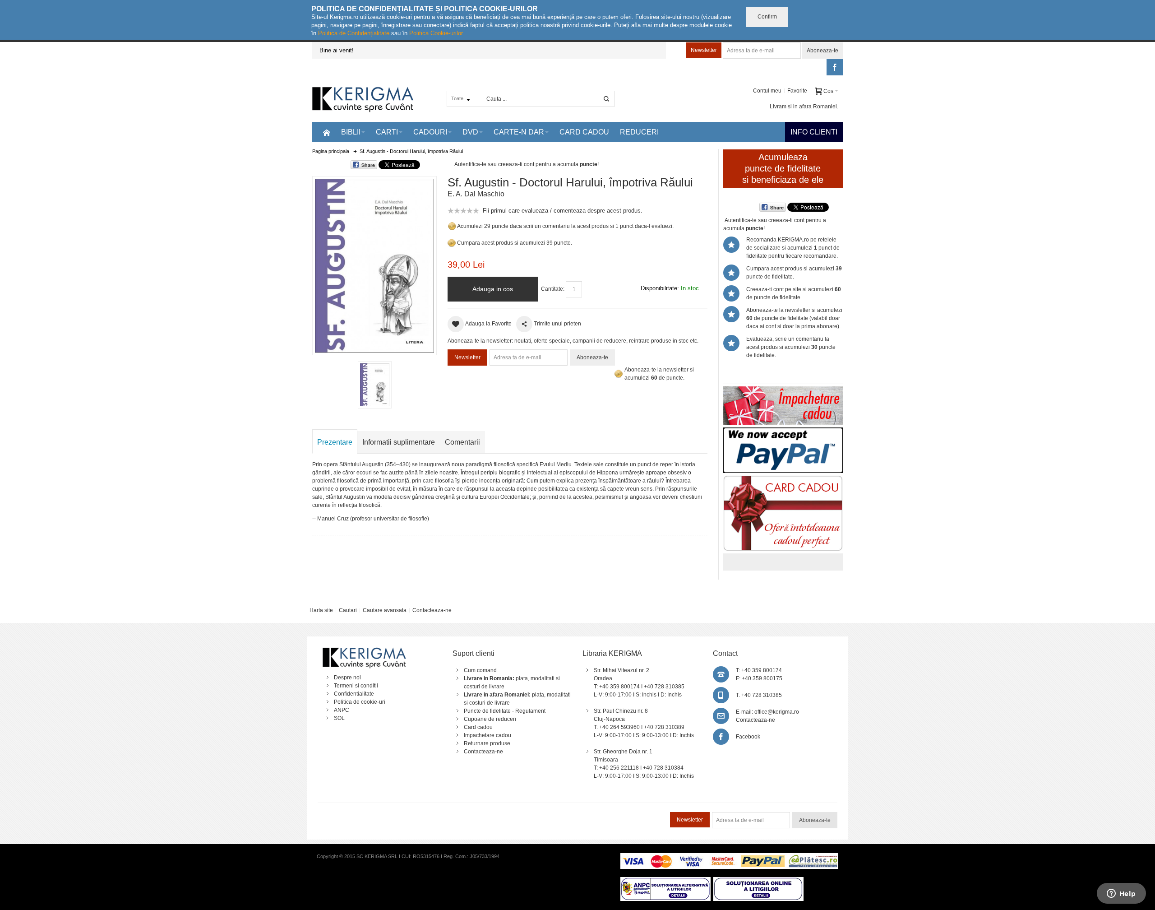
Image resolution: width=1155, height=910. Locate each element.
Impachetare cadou (487, 735)
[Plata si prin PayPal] (783, 431)
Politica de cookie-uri (359, 702)
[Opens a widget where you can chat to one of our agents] (1121, 894)
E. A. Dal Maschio (476, 194)
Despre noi (347, 677)
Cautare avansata (385, 610)
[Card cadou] (783, 479)
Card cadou (478, 727)
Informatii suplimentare (398, 442)
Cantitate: (552, 289)
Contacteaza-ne (432, 610)
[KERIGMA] (363, 98)
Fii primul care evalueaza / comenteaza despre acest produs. (562, 210)
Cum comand (480, 670)
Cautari (348, 610)
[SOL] (758, 881)
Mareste (372, 264)
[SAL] (665, 881)
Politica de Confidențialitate (353, 33)
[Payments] (729, 857)
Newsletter (704, 50)
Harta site (321, 610)
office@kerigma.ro (776, 712)
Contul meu (767, 91)
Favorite (797, 91)
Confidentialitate (354, 694)
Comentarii (462, 442)
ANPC (341, 710)
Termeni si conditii (356, 685)
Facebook (748, 737)
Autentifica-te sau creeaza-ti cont (494, 164)
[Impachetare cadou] (783, 390)
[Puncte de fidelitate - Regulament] (452, 243)
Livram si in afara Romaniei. (804, 106)
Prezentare (334, 442)
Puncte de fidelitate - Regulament (504, 711)
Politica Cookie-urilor (435, 33)
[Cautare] (606, 99)
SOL (339, 718)
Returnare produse (487, 743)
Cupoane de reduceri (490, 719)
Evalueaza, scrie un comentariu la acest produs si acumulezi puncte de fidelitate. (791, 347)
